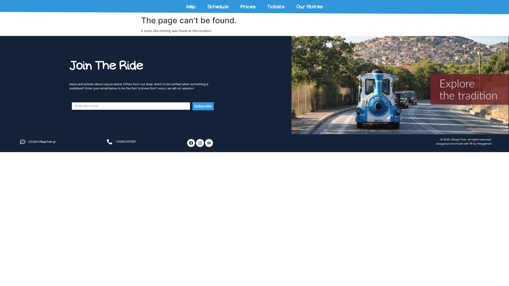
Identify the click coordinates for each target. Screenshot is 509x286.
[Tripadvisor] (209, 143)
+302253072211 (125, 141)
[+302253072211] (109, 141)
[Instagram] (200, 143)
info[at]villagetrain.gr (42, 141)
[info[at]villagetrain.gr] (22, 141)
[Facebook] (191, 143)
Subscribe (203, 106)
